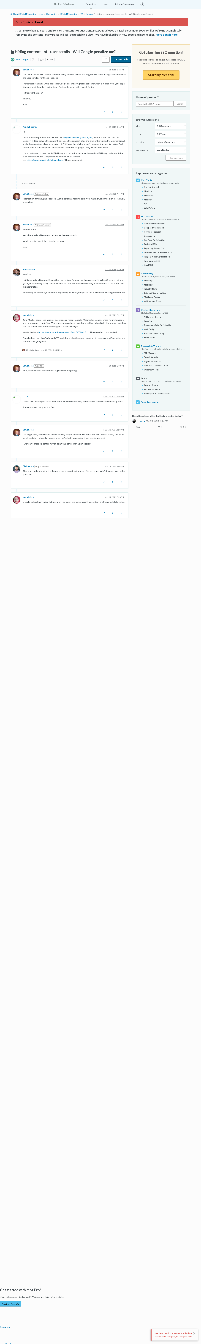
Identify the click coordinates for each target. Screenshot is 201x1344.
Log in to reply (121, 59)
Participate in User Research (156, 393)
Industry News (150, 289)
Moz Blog (148, 280)
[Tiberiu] (134, 421)
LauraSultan (28, 315)
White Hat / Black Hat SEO (156, 365)
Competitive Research (154, 228)
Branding (148, 321)
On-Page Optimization (154, 240)
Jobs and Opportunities (155, 293)
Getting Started (151, 187)
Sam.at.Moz (28, 70)
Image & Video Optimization (157, 257)
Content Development (154, 223)
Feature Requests (152, 389)
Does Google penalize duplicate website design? (157, 416)
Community (147, 273)
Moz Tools (146, 180)
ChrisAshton (28, 466)
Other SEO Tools (151, 370)
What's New (149, 208)
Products (5, 1327)
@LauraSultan (42, 194)
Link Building (149, 236)
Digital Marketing (150, 310)
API (145, 204)
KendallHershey (30, 127)
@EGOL (40, 366)
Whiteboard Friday (152, 301)
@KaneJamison (43, 225)
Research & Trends (151, 346)
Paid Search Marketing (154, 333)
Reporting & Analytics (154, 248)
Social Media (149, 337)
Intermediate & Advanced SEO (158, 252)
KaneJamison (29, 269)
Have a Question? (147, 97)
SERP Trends (149, 353)
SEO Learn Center (152, 297)
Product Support (152, 385)
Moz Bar (148, 200)
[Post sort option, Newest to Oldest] (106, 60)
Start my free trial (161, 75)
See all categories (150, 402)
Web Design (22, 59)
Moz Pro (148, 191)
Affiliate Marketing (152, 317)
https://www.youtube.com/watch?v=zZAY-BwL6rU (63, 332)
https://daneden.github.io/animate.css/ (46, 160)
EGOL (25, 397)
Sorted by (140, 142)
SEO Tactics (147, 216)
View (138, 126)
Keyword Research (152, 232)
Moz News (148, 285)
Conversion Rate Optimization (158, 325)
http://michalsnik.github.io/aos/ (78, 137)
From (138, 134)
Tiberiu (141, 421)
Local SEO (148, 265)
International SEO (152, 261)
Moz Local (148, 195)
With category (142, 150)
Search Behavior (151, 357)
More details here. (166, 34)
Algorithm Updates (152, 361)
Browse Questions (147, 119)
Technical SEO (150, 244)
